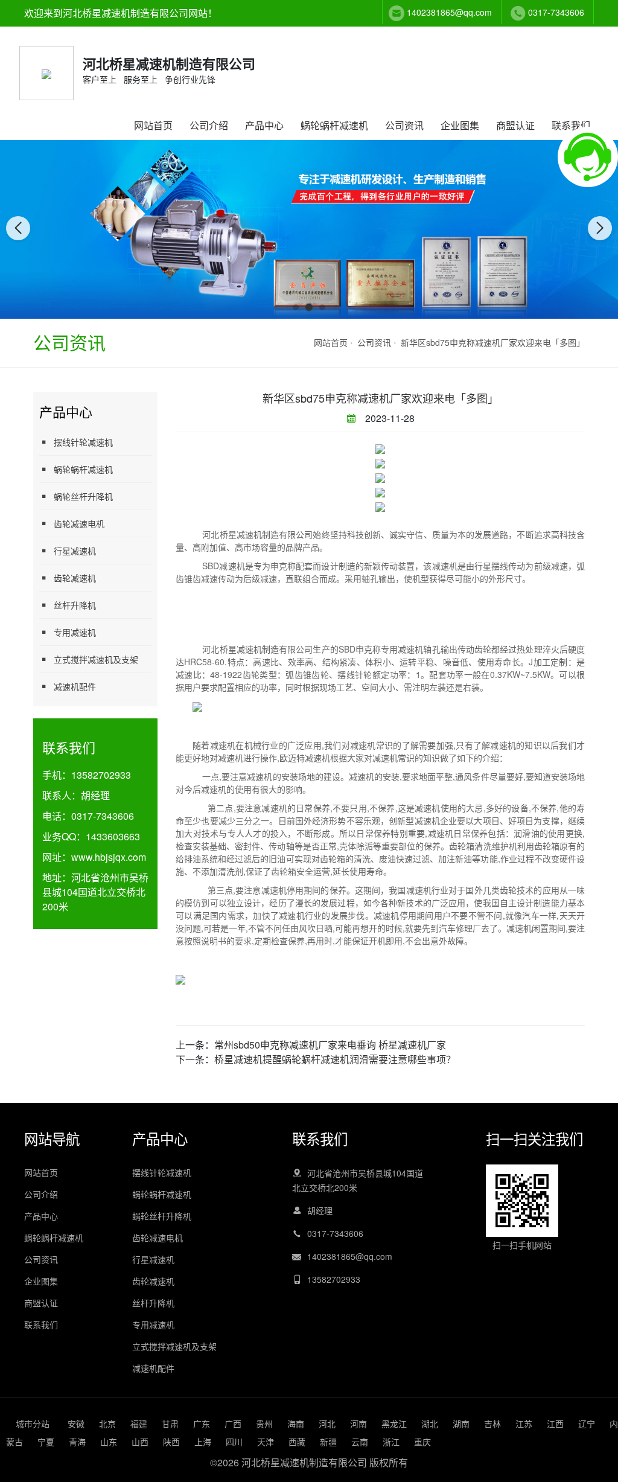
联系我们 (571, 125)
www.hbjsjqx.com (108, 857)
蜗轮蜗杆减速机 (334, 125)
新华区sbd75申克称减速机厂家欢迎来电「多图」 (493, 342)
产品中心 (264, 125)
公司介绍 (209, 125)
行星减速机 (75, 551)
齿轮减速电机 (79, 523)
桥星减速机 (241, 534)
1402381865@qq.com (449, 12)
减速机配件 (75, 686)
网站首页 (153, 125)
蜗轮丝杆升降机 (83, 496)
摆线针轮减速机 (83, 442)
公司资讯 (404, 125)
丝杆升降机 (75, 605)
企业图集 (460, 125)
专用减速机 (75, 632)
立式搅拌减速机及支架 (96, 659)
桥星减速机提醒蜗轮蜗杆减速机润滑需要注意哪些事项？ (335, 1059)
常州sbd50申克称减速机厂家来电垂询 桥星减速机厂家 (330, 1045)
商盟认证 (515, 125)
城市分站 (32, 1423)
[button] (296, 307)
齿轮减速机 (75, 578)
